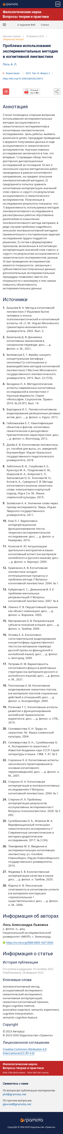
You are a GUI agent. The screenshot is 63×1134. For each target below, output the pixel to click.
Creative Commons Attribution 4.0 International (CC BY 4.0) (25, 1051)
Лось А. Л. (10, 64)
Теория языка (13, 73)
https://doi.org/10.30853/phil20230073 (23, 78)
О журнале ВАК (26, 24)
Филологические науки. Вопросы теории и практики (23, 1066)
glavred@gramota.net (17, 1104)
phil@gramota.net (14, 1094)
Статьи (45, 24)
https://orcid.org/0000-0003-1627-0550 (29, 942)
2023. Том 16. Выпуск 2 (38, 73)
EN (57, 4)
